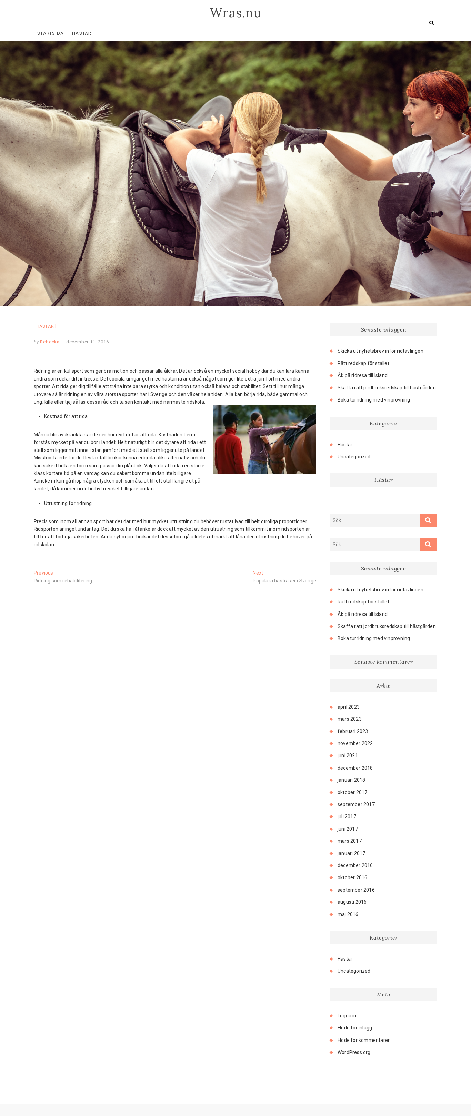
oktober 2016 (352, 877)
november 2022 (355, 743)
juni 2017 (348, 829)
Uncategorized (354, 456)
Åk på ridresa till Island (363, 375)
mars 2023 (350, 719)
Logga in (347, 1015)
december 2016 (355, 865)
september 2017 (356, 804)
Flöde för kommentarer (364, 1040)
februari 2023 (353, 731)
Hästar (82, 33)
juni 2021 (348, 755)
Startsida (50, 33)
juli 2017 (347, 816)
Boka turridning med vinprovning (374, 400)
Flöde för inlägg (355, 1028)
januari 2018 (351, 780)
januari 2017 (351, 853)
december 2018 (355, 768)
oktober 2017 (352, 792)
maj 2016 (348, 914)
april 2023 (349, 707)
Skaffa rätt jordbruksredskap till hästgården (387, 387)
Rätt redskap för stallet (363, 363)
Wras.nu (236, 12)
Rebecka (49, 341)
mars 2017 (350, 841)
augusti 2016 (352, 902)
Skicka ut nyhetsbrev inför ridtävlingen (380, 351)
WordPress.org (354, 1052)
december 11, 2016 (87, 341)
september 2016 (356, 890)
